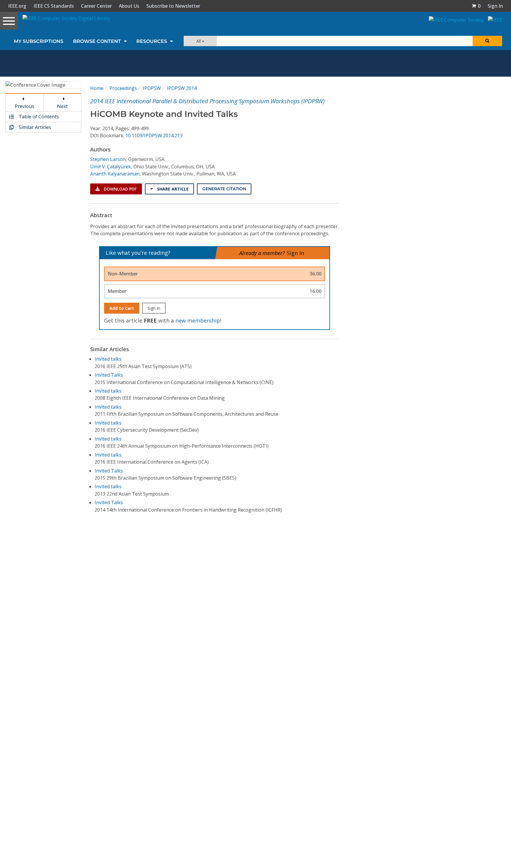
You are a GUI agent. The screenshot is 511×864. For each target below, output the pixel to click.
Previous (24, 106)
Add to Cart (121, 308)
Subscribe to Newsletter (173, 6)
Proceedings (123, 88)
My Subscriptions (38, 41)
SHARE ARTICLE (172, 189)
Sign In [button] (495, 6)
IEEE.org (17, 6)
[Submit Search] (487, 41)
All (199, 41)
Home (97, 88)
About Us (129, 6)
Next (62, 106)
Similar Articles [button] (34, 127)
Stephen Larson (108, 159)
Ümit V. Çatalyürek (110, 166)
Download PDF (120, 189)
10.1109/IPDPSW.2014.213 (153, 135)
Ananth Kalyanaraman (115, 173)
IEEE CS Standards (53, 6)
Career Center (96, 6)
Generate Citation (224, 188)
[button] (476, 6)
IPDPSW (152, 88)
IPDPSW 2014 (182, 88)
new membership (197, 320)
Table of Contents (38, 116)
